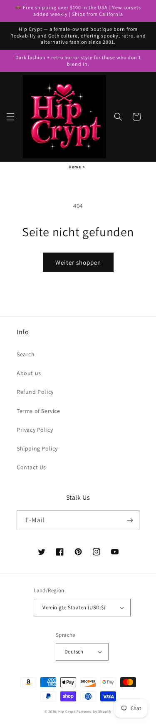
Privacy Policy (35, 429)
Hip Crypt (66, 711)
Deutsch (74, 651)
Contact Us (31, 467)
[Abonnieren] (130, 520)
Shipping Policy (37, 448)
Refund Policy (35, 392)
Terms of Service (38, 411)
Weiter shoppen (78, 262)
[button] (10, 117)
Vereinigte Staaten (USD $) (73, 607)
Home (75, 167)
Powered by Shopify (94, 711)
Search (26, 354)
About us (29, 373)
